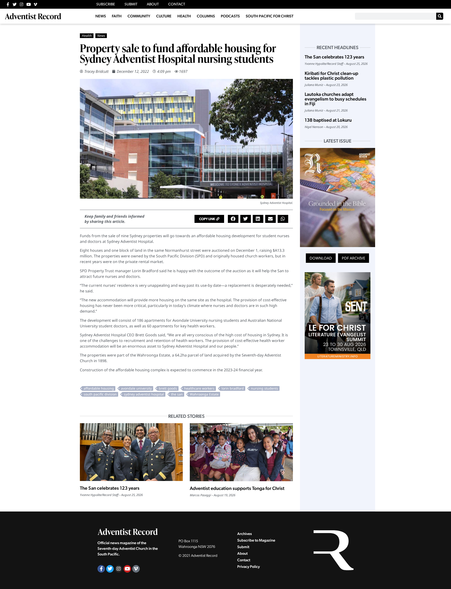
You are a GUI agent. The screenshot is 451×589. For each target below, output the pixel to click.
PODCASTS (230, 16)
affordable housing (99, 388)
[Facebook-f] (8, 4)
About (242, 553)
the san (177, 394)
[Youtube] (28, 4)
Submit (243, 547)
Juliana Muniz (314, 85)
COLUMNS (206, 16)
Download (321, 258)
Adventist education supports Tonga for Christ (237, 488)
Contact (243, 560)
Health (87, 35)
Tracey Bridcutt (96, 71)
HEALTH (184, 16)
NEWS (100, 16)
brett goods (168, 388)
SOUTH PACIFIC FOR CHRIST (269, 16)
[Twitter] (15, 4)
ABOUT (153, 4)
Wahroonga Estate (204, 394)
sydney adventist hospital (144, 394)
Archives (244, 533)
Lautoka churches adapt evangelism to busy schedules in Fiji (335, 98)
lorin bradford (233, 388)
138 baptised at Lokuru (328, 120)
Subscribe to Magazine (256, 540)
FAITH (117, 16)
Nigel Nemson (314, 127)
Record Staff (110, 495)
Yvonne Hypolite (90, 495)
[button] (209, 219)
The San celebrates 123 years (110, 488)
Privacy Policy (248, 566)
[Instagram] (21, 4)
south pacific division (100, 394)
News (101, 35)
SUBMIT (130, 4)
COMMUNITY (139, 16)
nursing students (264, 388)
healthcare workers (199, 388)
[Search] (439, 16)
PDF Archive (353, 258)
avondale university (136, 388)
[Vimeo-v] (35, 4)
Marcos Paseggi (200, 495)
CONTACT (176, 4)
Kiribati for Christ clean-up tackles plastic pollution (331, 75)
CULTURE (163, 16)
